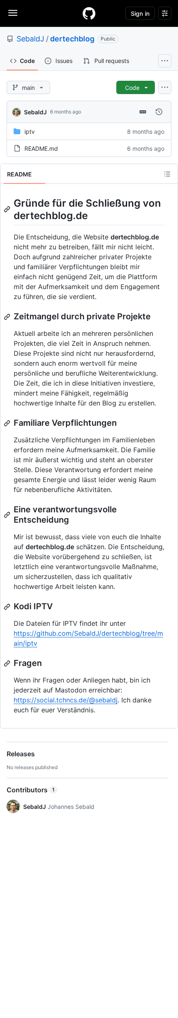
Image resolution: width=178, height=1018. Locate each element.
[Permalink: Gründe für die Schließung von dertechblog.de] (8, 209)
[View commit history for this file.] (159, 112)
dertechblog (72, 38)
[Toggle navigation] (13, 13)
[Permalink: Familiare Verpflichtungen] (8, 423)
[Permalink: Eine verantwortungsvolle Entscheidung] (8, 515)
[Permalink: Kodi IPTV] (8, 607)
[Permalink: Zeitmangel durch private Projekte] (8, 317)
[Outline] (167, 174)
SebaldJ (30, 38)
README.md (41, 148)
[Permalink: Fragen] (8, 663)
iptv (29, 131)
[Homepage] (89, 13)
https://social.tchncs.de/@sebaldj (66, 700)
